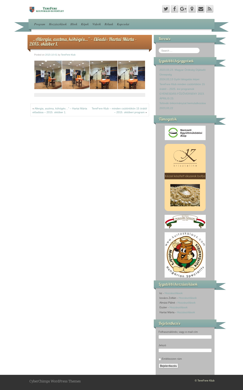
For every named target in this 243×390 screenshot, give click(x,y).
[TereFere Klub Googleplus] (183, 9)
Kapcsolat (123, 24)
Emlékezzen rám (172, 358)
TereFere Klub (68, 54)
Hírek (73, 24)
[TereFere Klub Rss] (209, 9)
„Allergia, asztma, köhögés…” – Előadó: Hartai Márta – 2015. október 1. (83, 41)
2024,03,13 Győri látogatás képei (179, 79)
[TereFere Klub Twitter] (166, 9)
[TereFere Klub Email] (201, 9)
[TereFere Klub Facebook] (174, 9)
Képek (85, 24)
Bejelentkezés (168, 366)
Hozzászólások (58, 24)
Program (39, 24)
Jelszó (162, 345)
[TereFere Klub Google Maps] (192, 9)
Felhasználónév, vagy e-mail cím (178, 331)
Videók (96, 24)
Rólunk (109, 24)
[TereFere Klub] (46, 9)
